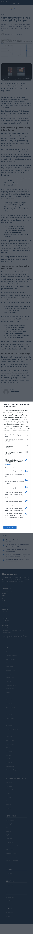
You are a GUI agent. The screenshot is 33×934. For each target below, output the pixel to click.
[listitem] (16, 435)
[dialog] (16, 467)
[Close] (29, 404)
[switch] (26, 439)
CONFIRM (10, 527)
